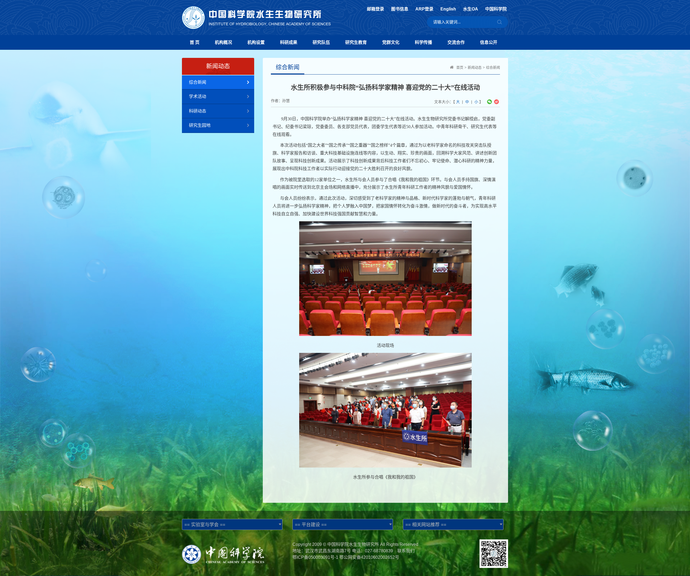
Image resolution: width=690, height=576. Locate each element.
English (448, 9)
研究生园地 (200, 125)
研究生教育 (356, 42)
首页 (459, 67)
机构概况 (223, 42)
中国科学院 (496, 9)
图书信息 (399, 9)
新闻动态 (475, 67)
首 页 (194, 42)
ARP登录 (424, 9)
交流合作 (456, 42)
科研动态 (197, 111)
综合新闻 (197, 82)
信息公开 (488, 42)
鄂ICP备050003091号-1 (315, 557)
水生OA (470, 9)
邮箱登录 (375, 9)
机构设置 (256, 42)
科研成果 (288, 42)
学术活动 (197, 96)
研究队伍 (321, 42)
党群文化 (390, 42)
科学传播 (423, 42)
